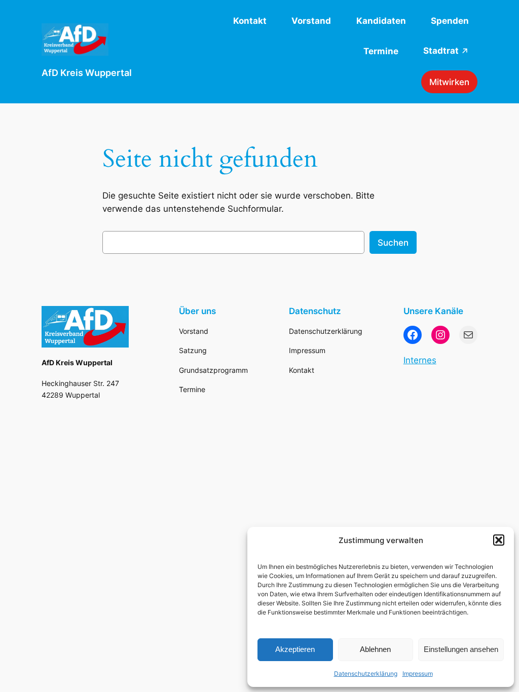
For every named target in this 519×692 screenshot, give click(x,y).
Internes (419, 360)
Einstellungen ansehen (461, 649)
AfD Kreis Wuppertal (87, 72)
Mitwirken (449, 82)
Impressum (417, 673)
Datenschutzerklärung (365, 673)
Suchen (393, 243)
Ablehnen (375, 649)
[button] (499, 540)
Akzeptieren (295, 649)
